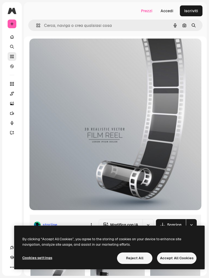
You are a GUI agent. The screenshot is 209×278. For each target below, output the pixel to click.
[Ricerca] (12, 46)
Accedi (167, 10)
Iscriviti (191, 10)
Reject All (134, 258)
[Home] (12, 37)
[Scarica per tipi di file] (191, 224)
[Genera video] (12, 113)
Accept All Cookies (176, 258)
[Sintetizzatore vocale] (12, 123)
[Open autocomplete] (36, 25)
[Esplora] (12, 66)
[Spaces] (12, 93)
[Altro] (12, 267)
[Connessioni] (12, 247)
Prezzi (146, 10)
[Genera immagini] (12, 103)
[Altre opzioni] (91, 224)
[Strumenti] (12, 84)
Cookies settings (37, 257)
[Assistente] (12, 132)
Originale (65, 48)
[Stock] (12, 56)
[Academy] (12, 257)
